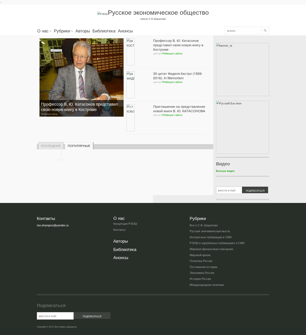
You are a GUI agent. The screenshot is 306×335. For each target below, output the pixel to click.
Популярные (79, 145)
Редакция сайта (172, 53)
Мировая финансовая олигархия (211, 249)
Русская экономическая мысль (210, 231)
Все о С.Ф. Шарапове (204, 225)
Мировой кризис (200, 255)
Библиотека (103, 30)
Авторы (82, 30)
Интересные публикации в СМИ (211, 237)
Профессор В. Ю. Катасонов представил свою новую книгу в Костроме (178, 45)
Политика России (201, 261)
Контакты (119, 230)
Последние (51, 145)
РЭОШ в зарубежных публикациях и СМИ (217, 243)
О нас (43, 30)
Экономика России (202, 273)
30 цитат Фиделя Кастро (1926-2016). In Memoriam (178, 75)
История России (200, 279)
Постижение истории (203, 267)
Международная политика (207, 285)
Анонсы (125, 30)
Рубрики (62, 30)
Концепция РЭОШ (125, 224)
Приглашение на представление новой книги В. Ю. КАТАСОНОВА (179, 108)
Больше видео (225, 170)
